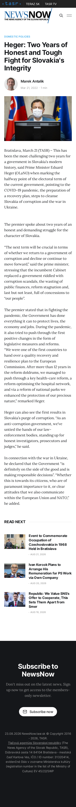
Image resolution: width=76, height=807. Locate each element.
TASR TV (51, 4)
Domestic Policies (17, 36)
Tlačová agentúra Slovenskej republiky (34, 743)
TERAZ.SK (33, 4)
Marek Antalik (32, 81)
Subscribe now (41, 712)
